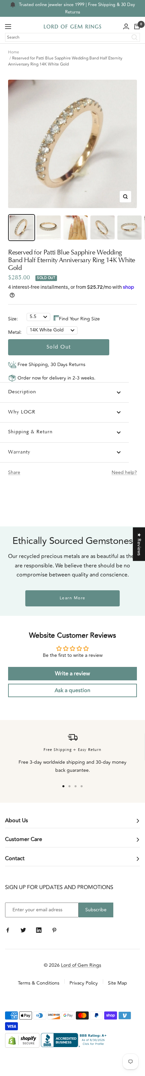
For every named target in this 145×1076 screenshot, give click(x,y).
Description (22, 392)
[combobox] (72, 37)
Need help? (124, 472)
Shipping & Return (30, 432)
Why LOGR (21, 412)
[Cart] (137, 27)
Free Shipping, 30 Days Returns (50, 364)
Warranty (19, 452)
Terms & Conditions (38, 983)
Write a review (72, 674)
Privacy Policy (83, 983)
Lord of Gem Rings (81, 965)
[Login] (126, 27)
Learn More (73, 598)
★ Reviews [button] (139, 543)
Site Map (117, 983)
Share (14, 472)
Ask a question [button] (72, 690)
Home (13, 52)
